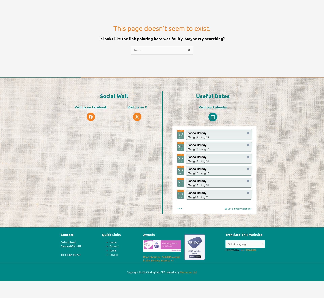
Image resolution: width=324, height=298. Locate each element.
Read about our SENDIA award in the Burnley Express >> (161, 258)
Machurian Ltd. (188, 272)
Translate (251, 249)
